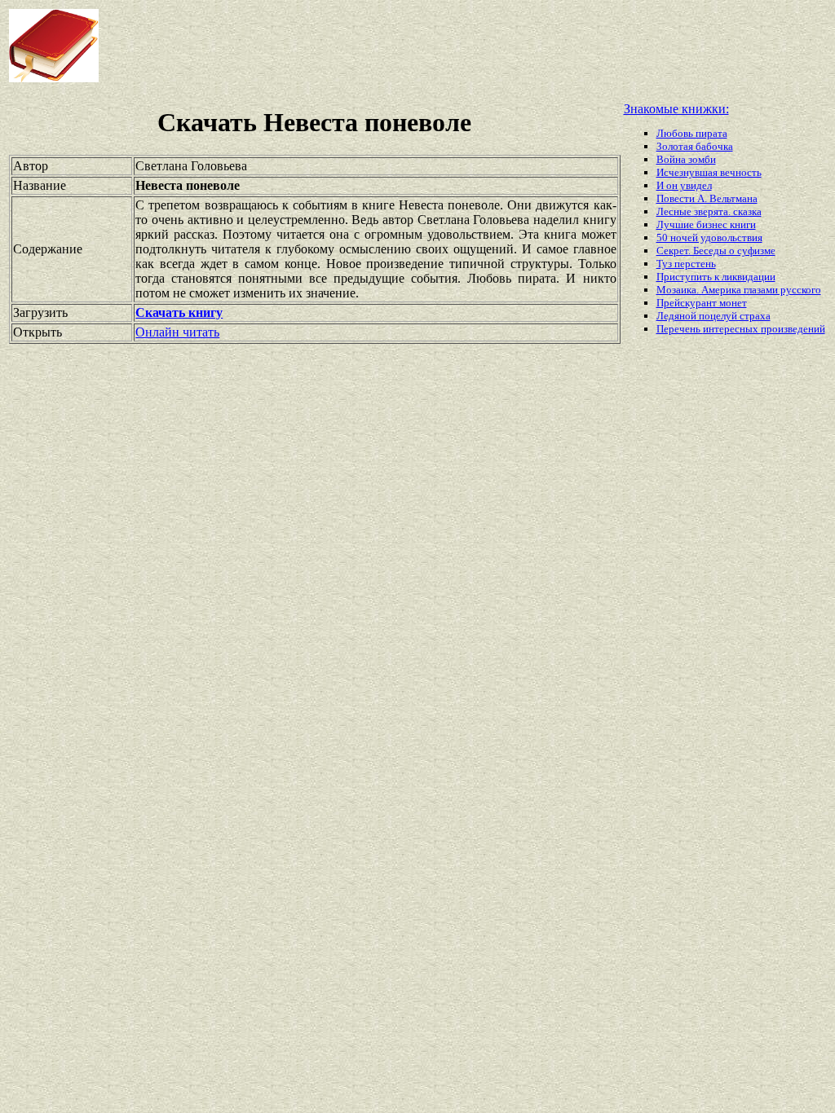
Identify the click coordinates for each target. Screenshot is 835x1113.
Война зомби (686, 159)
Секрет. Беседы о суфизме (715, 250)
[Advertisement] (399, 45)
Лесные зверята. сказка (709, 211)
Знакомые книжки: (676, 109)
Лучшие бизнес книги (706, 224)
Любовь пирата (691, 133)
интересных (732, 329)
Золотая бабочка (694, 146)
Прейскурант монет (701, 303)
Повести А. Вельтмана (707, 198)
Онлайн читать (177, 332)
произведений (793, 329)
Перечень (679, 329)
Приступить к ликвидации (715, 277)
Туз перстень (686, 263)
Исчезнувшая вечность (709, 172)
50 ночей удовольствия (709, 237)
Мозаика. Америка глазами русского (738, 290)
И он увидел (684, 185)
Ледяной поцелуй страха (713, 316)
